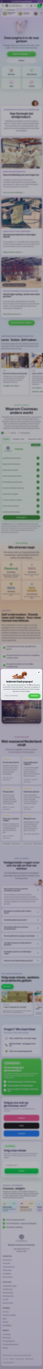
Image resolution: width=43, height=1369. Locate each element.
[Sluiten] (39, 672)
